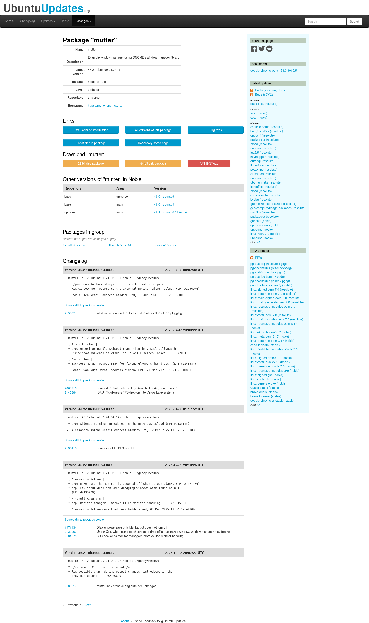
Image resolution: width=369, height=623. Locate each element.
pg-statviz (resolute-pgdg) (267, 272)
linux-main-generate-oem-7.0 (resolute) (277, 302)
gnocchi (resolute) (262, 135)
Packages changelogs (270, 90)
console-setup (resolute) (266, 127)
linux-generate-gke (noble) (268, 383)
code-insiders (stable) (265, 345)
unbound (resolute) (263, 148)
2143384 (71, 392)
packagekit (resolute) (264, 139)
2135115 (71, 448)
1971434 (71, 527)
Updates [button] (47, 21)
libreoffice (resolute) (263, 165)
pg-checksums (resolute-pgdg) (271, 268)
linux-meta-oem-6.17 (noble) (269, 336)
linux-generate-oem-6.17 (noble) (272, 340)
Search (355, 21)
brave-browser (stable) (265, 396)
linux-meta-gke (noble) (265, 379)
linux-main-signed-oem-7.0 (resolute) (275, 298)
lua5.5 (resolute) (261, 152)
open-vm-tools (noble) (265, 225)
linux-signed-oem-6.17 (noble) (270, 332)
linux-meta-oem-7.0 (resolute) (270, 315)
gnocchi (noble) (260, 221)
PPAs (65, 21)
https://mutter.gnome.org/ (105, 105)
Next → (89, 605)
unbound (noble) (261, 229)
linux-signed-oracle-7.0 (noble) (271, 358)
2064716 (71, 388)
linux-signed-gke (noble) (266, 375)
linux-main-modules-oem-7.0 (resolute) (276, 319)
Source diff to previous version (85, 305)
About (125, 621)
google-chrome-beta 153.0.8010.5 (273, 70)
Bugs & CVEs (264, 94)
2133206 (71, 531)
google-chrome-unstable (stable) (272, 400)
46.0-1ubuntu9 (164, 196)
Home (8, 21)
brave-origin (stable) (264, 392)
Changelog (27, 21)
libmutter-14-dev (74, 245)
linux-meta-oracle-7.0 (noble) (270, 362)
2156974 (71, 313)
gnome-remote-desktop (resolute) (273, 203)
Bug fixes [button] (215, 130)
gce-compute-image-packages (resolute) (278, 208)
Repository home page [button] (153, 143)
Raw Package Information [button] (90, 130)
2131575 (71, 536)
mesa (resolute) (261, 144)
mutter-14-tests (165, 245)
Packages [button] (82, 21)
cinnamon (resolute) (264, 174)
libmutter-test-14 (120, 245)
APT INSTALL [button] (209, 163)
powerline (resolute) (263, 169)
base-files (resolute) (263, 103)
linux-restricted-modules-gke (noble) (274, 370)
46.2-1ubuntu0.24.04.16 (170, 212)
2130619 (71, 586)
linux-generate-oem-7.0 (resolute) (273, 293)
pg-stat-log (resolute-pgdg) (268, 264)
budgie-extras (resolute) (266, 131)
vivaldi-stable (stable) (264, 387)
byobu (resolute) (261, 199)
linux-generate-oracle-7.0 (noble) (272, 366)
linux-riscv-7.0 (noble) (265, 233)
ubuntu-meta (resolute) (266, 182)
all (258, 242)
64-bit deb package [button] (153, 163)
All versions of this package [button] (153, 130)
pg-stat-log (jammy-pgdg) (267, 276)
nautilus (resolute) (262, 212)
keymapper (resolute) (265, 156)
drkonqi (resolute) (262, 161)
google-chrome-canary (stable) (271, 285)
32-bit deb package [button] (91, 163)
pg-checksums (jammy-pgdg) (270, 281)
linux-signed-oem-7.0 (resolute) (271, 289)
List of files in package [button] (91, 143)
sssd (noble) (258, 113)
